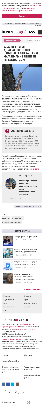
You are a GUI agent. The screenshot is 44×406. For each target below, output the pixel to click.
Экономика (27, 296)
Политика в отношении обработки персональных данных (11, 369)
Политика (6, 296)
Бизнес (5, 303)
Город (26, 300)
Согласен (22, 16)
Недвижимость (8, 300)
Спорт (5, 310)
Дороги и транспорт (30, 303)
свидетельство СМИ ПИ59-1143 (24, 329)
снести (36, 169)
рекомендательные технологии (12, 339)
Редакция (5, 355)
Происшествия (8, 307)
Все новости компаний (31, 289)
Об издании (28, 355)
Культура (27, 307)
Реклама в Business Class (10, 361)
